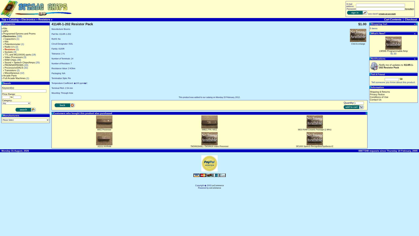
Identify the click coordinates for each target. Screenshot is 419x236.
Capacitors (10, 39)
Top (3, 19)
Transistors (10, 70)
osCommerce (218, 185)
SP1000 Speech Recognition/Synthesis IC (314, 146)
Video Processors (14, 57)
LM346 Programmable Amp (393, 51)
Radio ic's (10, 46)
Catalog (14, 19)
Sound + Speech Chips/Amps (20, 62)
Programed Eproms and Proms (19, 33)
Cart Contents (392, 19)
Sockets (9, 52)
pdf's (5, 31)
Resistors (44, 19)
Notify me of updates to (396, 66)
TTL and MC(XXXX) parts (18, 54)
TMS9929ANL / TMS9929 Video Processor (209, 146)
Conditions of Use (379, 97)
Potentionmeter (12, 44)
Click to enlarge (358, 44)
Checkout (411, 19)
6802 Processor (104, 129)
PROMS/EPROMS (14, 65)
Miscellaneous (12, 73)
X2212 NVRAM (104, 146)
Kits (5, 28)
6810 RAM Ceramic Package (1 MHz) (314, 129)
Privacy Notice (377, 94)
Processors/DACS (14, 67)
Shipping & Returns (380, 91)
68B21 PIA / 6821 (209, 129)
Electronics (28, 19)
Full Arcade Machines (14, 78)
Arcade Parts (10, 75)
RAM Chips (10, 60)
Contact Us (375, 99)
